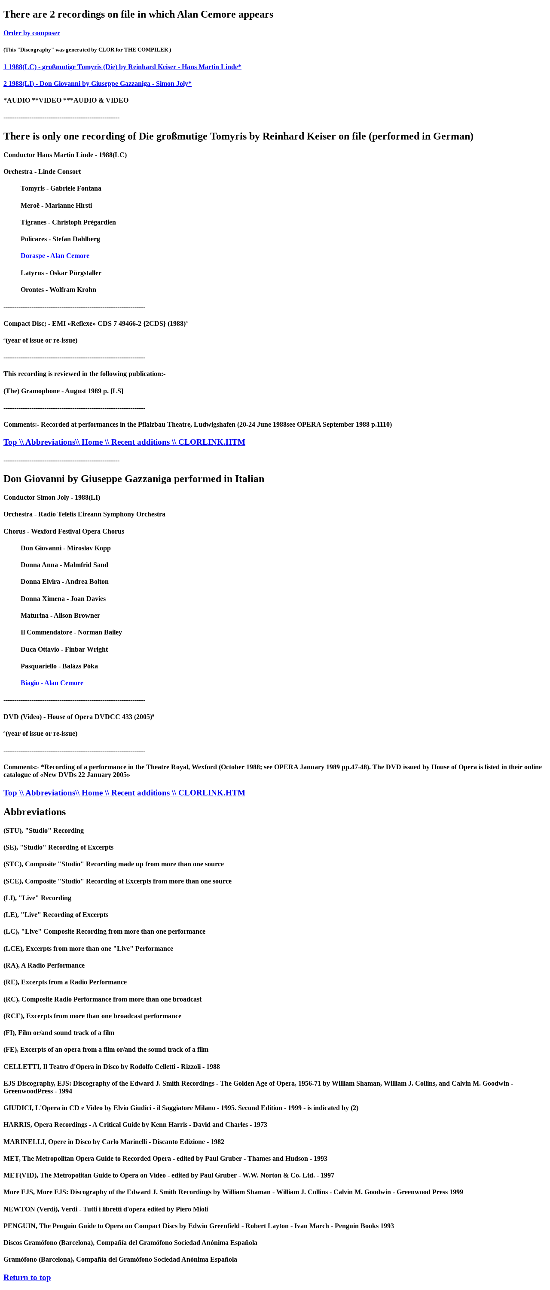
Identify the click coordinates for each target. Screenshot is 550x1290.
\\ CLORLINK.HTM (208, 441)
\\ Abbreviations (47, 441)
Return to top (27, 1277)
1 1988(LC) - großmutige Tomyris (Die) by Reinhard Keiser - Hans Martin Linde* (122, 66)
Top (11, 441)
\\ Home (90, 441)
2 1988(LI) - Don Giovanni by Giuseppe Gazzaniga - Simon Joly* (97, 83)
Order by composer (31, 32)
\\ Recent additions (138, 441)
